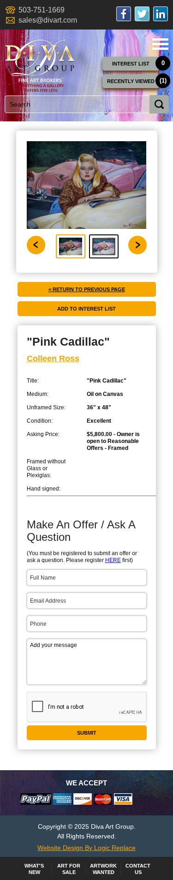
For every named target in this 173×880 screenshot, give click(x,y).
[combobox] (85, 104)
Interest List (130, 63)
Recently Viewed (131, 81)
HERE (113, 560)
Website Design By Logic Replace (86, 847)
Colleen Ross (53, 358)
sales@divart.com (47, 20)
